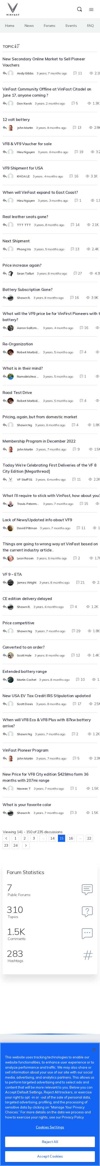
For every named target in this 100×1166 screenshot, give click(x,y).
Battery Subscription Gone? (27, 289)
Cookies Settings (50, 1127)
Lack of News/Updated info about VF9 (37, 519)
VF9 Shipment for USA (23, 168)
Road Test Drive (17, 392)
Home (9, 25)
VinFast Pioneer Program (25, 750)
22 (89, 838)
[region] (50, 1104)
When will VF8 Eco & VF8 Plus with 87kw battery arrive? (47, 722)
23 (6, 845)
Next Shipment (16, 241)
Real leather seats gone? (25, 216)
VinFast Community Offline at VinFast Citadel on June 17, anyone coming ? (47, 92)
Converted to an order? (23, 647)
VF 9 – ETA (12, 574)
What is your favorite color (27, 804)
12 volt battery (16, 119)
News (29, 25)
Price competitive (18, 622)
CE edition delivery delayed (27, 598)
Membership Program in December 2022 (39, 441)
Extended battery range (25, 671)
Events (71, 25)
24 (15, 845)
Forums (49, 25)
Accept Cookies (50, 1156)
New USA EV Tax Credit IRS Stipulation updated (47, 695)
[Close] (93, 1049)
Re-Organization (18, 344)
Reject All (50, 1142)
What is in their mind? (23, 368)
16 (71, 838)
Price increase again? (22, 265)
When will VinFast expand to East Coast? (40, 192)
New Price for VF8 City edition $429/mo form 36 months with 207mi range (45, 777)
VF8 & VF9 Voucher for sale (27, 143)
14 (52, 838)
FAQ (90, 25)
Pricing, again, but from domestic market (40, 416)
